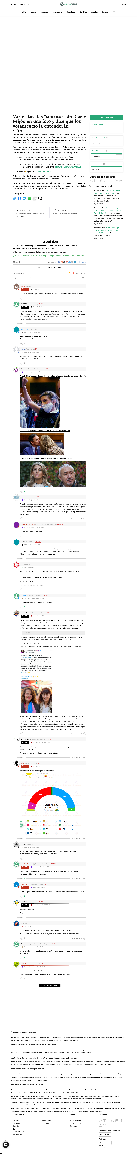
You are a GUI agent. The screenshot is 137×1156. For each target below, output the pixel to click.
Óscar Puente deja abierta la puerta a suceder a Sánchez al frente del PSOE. (108, 210)
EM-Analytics (46, 1120)
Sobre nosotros (75, 1120)
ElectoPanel (71, 12)
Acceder (83, 262)
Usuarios (94, 12)
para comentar (39, 246)
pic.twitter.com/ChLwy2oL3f (68, 167)
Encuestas (44, 12)
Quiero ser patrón (19, 1132)
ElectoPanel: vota (107, 117)
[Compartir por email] (39, 198)
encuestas (68, 1090)
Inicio (24, 12)
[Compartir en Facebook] (19, 198)
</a (53, 376)
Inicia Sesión (17, 1135)
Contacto (105, 12)
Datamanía (45, 1123)
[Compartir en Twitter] (15, 198)
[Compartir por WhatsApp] (29, 198)
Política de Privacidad (78, 1123)
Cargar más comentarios (49, 985)
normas (28, 246)
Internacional (57, 12)
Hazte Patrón (39, 255)
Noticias (33, 12)
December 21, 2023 (45, 171)
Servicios (83, 12)
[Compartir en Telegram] (24, 198)
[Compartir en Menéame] (35, 198)
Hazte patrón (104, 1143)
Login (124, 4)
